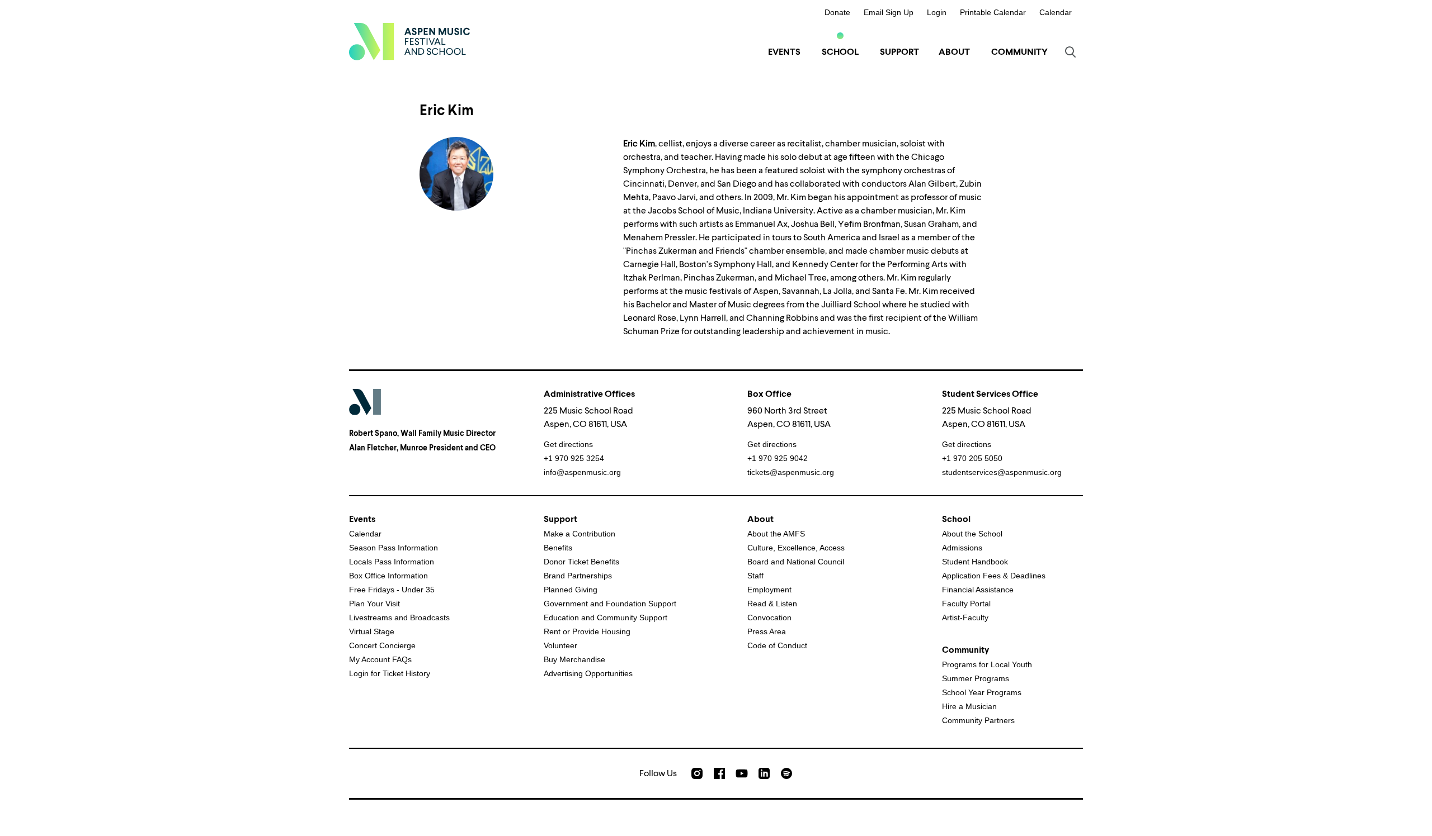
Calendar (1055, 12)
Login (936, 12)
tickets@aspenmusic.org (790, 472)
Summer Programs (975, 678)
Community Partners (978, 720)
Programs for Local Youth (987, 664)
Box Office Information (388, 575)
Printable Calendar (993, 12)
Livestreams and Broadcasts (399, 617)
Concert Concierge (382, 645)
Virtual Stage (371, 631)
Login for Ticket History (389, 673)
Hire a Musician (969, 706)
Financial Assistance (978, 589)
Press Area (766, 631)
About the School (972, 533)
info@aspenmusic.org (582, 472)
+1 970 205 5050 (972, 458)
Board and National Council (795, 561)
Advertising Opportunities (588, 673)
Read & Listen (772, 603)
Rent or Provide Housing (587, 631)
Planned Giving (570, 589)
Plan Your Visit (374, 603)
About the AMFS (776, 533)
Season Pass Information (393, 547)
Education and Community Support (605, 617)
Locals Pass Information (391, 561)
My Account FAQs (380, 659)
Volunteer (560, 645)
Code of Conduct (777, 645)
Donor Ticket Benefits (581, 561)
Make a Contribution (579, 533)
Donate (837, 12)
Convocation (769, 617)
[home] (409, 41)
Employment (769, 589)
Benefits (558, 547)
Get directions (568, 444)
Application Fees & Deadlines (993, 575)
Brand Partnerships (578, 575)
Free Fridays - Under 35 (392, 589)
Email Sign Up (888, 12)
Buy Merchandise (574, 659)
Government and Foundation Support (610, 603)
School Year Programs (981, 692)
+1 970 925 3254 (574, 458)
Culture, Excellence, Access (796, 547)
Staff (755, 575)
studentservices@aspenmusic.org (1002, 472)
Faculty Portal (966, 603)
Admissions (962, 547)
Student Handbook (975, 561)
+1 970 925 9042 (777, 458)
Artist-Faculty (965, 617)
